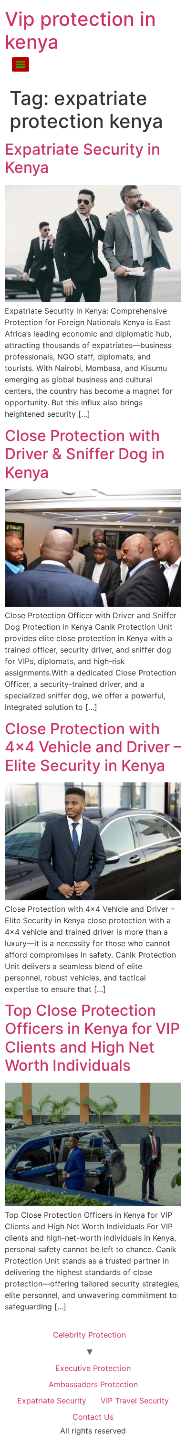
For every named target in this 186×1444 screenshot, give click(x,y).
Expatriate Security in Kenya (82, 158)
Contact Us (93, 1417)
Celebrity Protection (89, 1334)
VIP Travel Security (135, 1400)
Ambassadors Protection (93, 1384)
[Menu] (20, 64)
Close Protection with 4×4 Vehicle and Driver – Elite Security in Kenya (93, 747)
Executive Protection (93, 1368)
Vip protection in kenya (80, 30)
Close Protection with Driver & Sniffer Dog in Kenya (85, 454)
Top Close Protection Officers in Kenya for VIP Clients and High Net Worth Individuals (92, 1038)
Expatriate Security (51, 1400)
